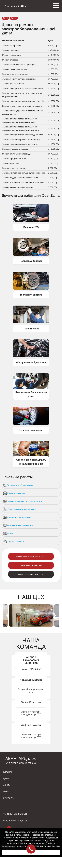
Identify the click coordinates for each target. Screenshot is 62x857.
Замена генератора (11, 45)
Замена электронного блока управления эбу (23, 101)
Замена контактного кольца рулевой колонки (23, 173)
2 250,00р (52, 168)
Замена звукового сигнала (15, 168)
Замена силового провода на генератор (21, 139)
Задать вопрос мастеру (31, 574)
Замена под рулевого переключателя (20, 178)
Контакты (8, 798)
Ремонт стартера (10, 60)
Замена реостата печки (13, 84)
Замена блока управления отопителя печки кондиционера (23, 112)
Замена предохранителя (14, 158)
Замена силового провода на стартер (20, 144)
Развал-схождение (16, 493)
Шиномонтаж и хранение (19, 517)
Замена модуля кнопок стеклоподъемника (22, 106)
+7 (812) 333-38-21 (15, 5)
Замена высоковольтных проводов (18, 64)
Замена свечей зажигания (15, 69)
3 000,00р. (53, 187)
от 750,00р (53, 64)
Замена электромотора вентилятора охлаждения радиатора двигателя (19, 120)
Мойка (10, 533)
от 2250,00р (53, 95)
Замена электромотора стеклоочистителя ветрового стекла (22, 94)
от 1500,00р (53, 84)
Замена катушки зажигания (15, 74)
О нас (6, 791)
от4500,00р (53, 50)
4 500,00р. (53, 45)
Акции (7, 785)
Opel (5, 18)
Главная (7, 772)
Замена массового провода (15, 149)
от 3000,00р (53, 101)
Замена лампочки (11, 163)
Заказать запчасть (31, 565)
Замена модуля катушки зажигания (19, 79)
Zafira (13, 18)
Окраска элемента (16, 541)
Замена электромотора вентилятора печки (22, 88)
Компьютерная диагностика (20, 525)
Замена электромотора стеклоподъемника (22, 134)
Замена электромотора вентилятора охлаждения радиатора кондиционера (20, 128)
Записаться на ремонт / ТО (31, 556)
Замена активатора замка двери (17, 187)
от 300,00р (53, 158)
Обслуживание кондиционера (21, 509)
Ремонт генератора (11, 55)
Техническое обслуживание (20, 485)
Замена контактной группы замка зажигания (23, 182)
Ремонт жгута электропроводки (17, 154)
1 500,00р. (53, 173)
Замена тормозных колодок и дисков (24, 501)
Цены (6, 778)
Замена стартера (10, 50)
